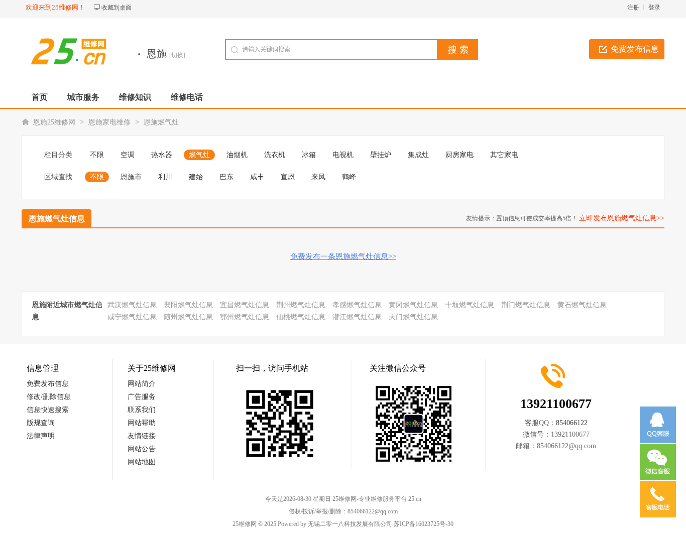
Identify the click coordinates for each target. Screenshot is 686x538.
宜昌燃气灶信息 (244, 305)
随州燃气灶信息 (188, 317)
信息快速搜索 (48, 410)
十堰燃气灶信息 (469, 305)
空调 (128, 155)
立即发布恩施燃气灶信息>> (621, 218)
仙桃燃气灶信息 (300, 317)
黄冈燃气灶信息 (413, 305)
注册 (633, 7)
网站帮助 (142, 423)
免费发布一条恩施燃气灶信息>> (343, 256)
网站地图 (142, 462)
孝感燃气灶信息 (357, 305)
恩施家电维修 (109, 122)
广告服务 (142, 396)
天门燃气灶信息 (413, 317)
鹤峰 (349, 177)
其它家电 (504, 155)
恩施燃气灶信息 (57, 218)
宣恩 (288, 177)
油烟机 (237, 155)
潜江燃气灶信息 (357, 317)
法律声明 (41, 436)
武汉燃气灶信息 (132, 305)
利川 (165, 177)
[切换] (177, 55)
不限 (97, 155)
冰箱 (309, 155)
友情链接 (142, 436)
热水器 (161, 155)
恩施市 (131, 177)
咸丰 (257, 177)
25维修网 (245, 523)
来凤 (318, 177)
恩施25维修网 (54, 122)
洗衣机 (274, 155)
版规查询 (41, 423)
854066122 (572, 423)
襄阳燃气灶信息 (188, 305)
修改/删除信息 (49, 396)
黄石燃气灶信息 (582, 305)
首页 (40, 97)
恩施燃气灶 (161, 122)
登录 (654, 7)
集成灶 (418, 155)
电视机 (343, 155)
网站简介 (142, 383)
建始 (196, 177)
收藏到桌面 (116, 7)
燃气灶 (199, 155)
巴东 (226, 177)
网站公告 (142, 449)
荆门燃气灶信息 (525, 305)
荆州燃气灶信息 (300, 305)
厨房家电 (459, 155)
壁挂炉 (380, 155)
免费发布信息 (635, 49)
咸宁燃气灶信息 (132, 317)
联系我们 (142, 410)
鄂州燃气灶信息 (244, 317)
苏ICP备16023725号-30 (423, 523)
